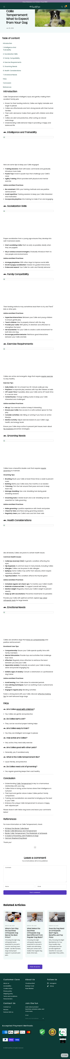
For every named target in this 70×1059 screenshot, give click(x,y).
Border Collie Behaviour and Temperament (21, 831)
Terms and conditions (10, 996)
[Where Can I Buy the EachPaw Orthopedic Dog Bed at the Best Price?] (13, 917)
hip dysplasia (8, 429)
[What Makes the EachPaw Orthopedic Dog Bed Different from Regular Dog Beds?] (35, 917)
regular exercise (47, 376)
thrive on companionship (35, 640)
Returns (5, 1009)
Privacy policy (7, 991)
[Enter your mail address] (43, 1018)
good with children (25, 709)
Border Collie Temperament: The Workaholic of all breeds (26, 833)
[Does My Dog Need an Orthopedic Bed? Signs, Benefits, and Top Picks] (57, 917)
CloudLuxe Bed (30, 983)
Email (26, 1015)
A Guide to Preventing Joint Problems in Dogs (21, 836)
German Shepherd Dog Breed (16, 838)
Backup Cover (29, 986)
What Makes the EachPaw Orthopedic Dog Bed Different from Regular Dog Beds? (35, 933)
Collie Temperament (24, 784)
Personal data (7, 999)
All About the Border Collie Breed (17, 828)
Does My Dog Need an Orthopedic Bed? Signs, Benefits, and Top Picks (56, 933)
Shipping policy (8, 993)
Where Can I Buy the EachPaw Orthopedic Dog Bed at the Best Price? (11, 933)
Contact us (7, 1007)
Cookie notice (7, 988)
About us (6, 983)
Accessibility (7, 986)
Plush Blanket (29, 988)
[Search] (62, 6)
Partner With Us (8, 1012)
